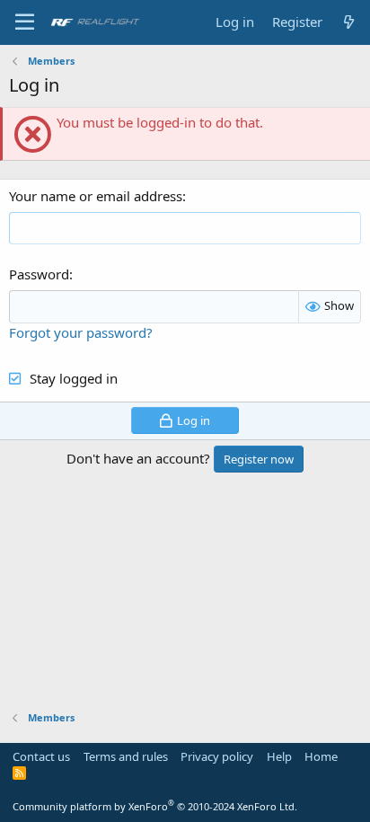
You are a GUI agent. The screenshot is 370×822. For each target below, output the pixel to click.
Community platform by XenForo (155, 806)
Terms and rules (126, 756)
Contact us (41, 756)
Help (279, 756)
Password (39, 274)
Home (321, 756)
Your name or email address (95, 196)
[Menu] (25, 22)
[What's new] (348, 22)
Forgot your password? (81, 332)
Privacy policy (217, 756)
